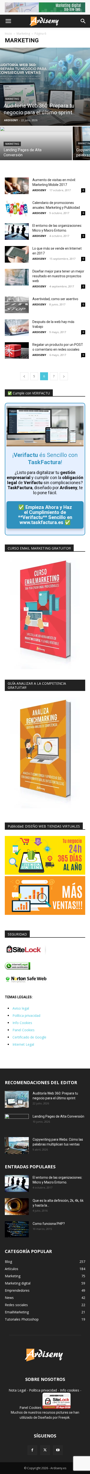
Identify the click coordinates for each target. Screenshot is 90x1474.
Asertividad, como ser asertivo (55, 299)
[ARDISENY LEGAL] (17, 968)
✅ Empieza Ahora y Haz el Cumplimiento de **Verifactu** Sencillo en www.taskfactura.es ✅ (45, 514)
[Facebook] (32, 1450)
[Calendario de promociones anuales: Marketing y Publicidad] (17, 208)
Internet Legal (23, 1044)
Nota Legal (17, 1390)
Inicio (8, 34)
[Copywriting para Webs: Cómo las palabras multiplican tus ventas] (17, 1145)
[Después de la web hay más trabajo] (17, 327)
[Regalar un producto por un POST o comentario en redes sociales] (17, 350)
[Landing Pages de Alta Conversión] (36, 144)
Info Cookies (22, 1022)
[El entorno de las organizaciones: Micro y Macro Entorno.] (17, 231)
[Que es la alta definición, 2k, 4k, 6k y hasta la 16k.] (17, 1206)
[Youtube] (58, 1450)
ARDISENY (11, 120)
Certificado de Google (29, 1037)
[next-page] (64, 376)
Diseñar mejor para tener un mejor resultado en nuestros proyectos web (58, 276)
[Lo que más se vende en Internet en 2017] (17, 254)
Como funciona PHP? (49, 1224)
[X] (45, 1450)
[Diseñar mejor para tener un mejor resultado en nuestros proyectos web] (17, 277)
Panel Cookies (23, 1030)
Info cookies (69, 1390)
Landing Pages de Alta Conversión (58, 1116)
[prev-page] (24, 376)
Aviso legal (20, 1008)
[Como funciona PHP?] (17, 1229)
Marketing (23, 34)
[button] (8, 21)
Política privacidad (26, 1015)
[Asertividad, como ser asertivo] (17, 305)
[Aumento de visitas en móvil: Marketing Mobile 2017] (17, 185)
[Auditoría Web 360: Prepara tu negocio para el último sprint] (45, 87)
